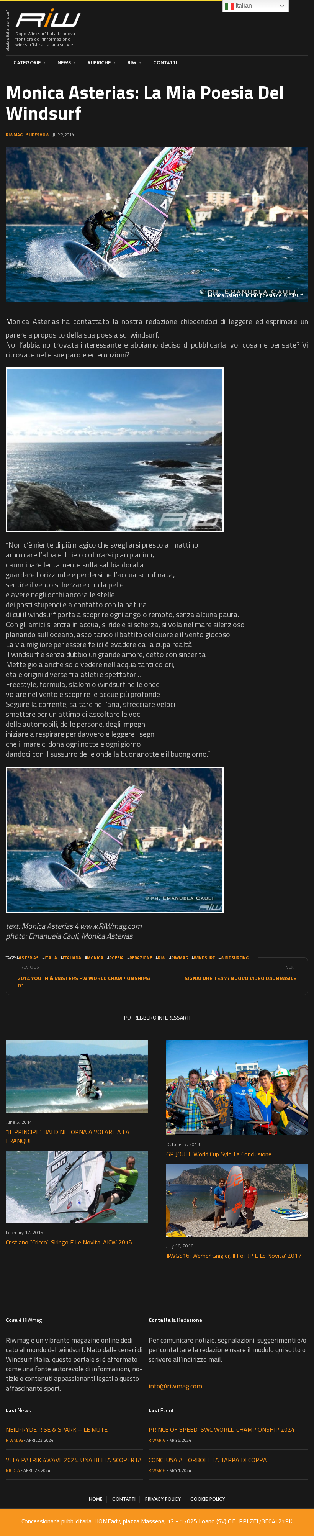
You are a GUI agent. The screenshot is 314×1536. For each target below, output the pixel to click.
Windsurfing (235, 958)
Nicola (13, 1470)
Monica (95, 958)
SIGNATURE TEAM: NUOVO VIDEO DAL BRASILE (240, 978)
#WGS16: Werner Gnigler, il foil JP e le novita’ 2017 (233, 1255)
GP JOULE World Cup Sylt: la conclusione (218, 1154)
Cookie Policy (207, 1499)
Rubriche (99, 62)
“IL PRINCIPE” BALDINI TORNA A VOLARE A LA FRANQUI (67, 1136)
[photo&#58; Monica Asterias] (115, 449)
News (64, 62)
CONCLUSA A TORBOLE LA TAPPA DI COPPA (208, 1459)
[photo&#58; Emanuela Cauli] (115, 840)
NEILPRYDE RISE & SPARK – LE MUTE (57, 1429)
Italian (243, 5)
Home (96, 1499)
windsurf (204, 958)
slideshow (37, 135)
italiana (72, 958)
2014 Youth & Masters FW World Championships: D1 (84, 981)
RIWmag (14, 135)
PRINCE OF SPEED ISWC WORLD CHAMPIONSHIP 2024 (221, 1429)
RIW (132, 62)
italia (50, 958)
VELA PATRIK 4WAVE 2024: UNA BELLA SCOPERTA (74, 1459)
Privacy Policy (163, 1499)
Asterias (29, 958)
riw (161, 958)
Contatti (165, 62)
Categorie (27, 62)
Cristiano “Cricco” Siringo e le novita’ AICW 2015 (69, 1242)
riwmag (179, 958)
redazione (140, 958)
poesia (116, 958)
